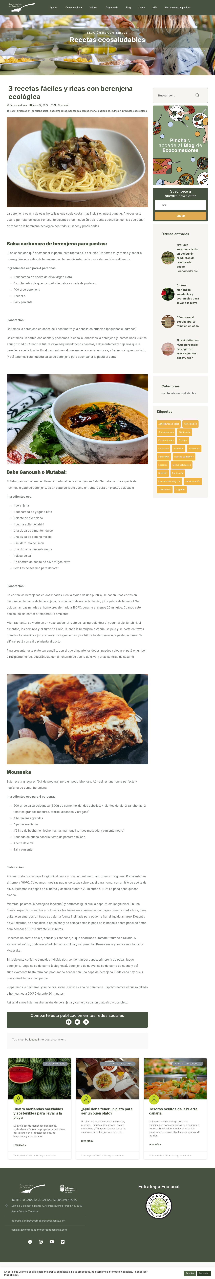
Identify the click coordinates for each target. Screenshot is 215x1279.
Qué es (54, 7)
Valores (94, 7)
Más (155, 7)
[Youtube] (52, 1242)
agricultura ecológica (168, 424)
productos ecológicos (134, 110)
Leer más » (19, 1145)
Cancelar (204, 1273)
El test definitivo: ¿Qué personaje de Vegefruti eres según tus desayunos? (188, 349)
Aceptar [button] (190, 1273)
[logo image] (22, 7)
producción (177, 473)
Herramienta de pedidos (178, 7)
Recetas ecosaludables (181, 393)
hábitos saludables (78, 110)
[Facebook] (30, 1242)
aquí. (16, 1274)
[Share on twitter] (77, 1022)
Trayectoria (111, 7)
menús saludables (100, 110)
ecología (183, 440)
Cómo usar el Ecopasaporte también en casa (188, 322)
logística (162, 465)
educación (163, 448)
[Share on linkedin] (86, 1022)
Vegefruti (180, 489)
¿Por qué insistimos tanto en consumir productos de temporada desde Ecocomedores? (187, 258)
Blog (128, 7)
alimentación (23, 110)
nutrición (116, 110)
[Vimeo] (63, 1242)
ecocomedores (58, 110)
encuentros (194, 448)
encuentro (179, 448)
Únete (142, 7)
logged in (34, 1039)
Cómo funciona (74, 7)
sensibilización (192, 481)
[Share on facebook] (69, 1022)
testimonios (164, 489)
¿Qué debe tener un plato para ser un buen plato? (107, 1111)
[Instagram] (41, 1242)
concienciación (40, 110)
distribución (184, 432)
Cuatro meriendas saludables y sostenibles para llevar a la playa (188, 294)
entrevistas (163, 456)
